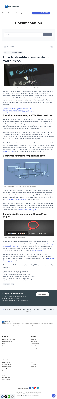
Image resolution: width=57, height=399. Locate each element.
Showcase (4, 345)
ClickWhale (33, 364)
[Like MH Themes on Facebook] (30, 388)
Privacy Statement (35, 343)
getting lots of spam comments (17, 199)
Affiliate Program (34, 348)
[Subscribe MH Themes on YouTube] (35, 388)
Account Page (5, 368)
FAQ (13, 52)
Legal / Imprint (34, 341)
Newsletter (33, 339)
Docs (9, 52)
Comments (6, 284)
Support (22, 13)
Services (16, 13)
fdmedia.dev (33, 366)
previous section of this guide (27, 210)
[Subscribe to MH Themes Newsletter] (38, 388)
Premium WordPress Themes (8, 339)
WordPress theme (9, 151)
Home (5, 52)
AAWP (32, 362)
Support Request (6, 379)
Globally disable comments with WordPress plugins (19, 112)
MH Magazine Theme (7, 341)
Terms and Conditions (36, 345)
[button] (2, 396)
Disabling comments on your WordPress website (18, 108)
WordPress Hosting (6, 366)
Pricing (10, 13)
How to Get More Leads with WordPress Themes (37, 309)
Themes (4, 13)
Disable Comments (37, 250)
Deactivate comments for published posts (16, 110)
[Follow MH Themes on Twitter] (33, 388)
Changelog (4, 348)
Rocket (22, 395)
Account (28, 13)
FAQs (3, 375)
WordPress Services (6, 364)
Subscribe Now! (42, 294)
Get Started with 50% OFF (40, 13)
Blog (3, 370)
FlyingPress (36, 395)
